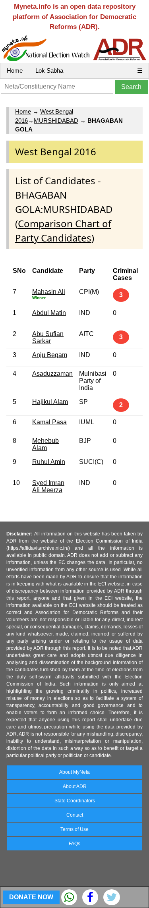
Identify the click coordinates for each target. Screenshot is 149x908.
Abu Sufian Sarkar (48, 337)
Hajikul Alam (50, 401)
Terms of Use (74, 829)
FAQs (74, 843)
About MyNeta (74, 772)
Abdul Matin (49, 312)
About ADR (75, 786)
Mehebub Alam (45, 444)
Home (15, 70)
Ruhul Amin (48, 461)
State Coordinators (74, 801)
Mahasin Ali (48, 291)
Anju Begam (49, 355)
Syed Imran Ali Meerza (48, 486)
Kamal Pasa (49, 422)
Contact (74, 815)
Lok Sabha (49, 70)
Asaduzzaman (52, 373)
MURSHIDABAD (56, 120)
